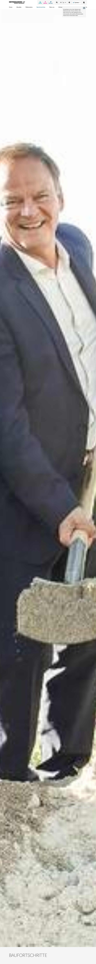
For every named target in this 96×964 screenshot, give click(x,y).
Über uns (51, 7)
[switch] (69, 2)
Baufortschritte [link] (41, 7)
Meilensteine (29, 7)
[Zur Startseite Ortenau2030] (17, 2)
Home (10, 7)
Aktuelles (18, 7)
